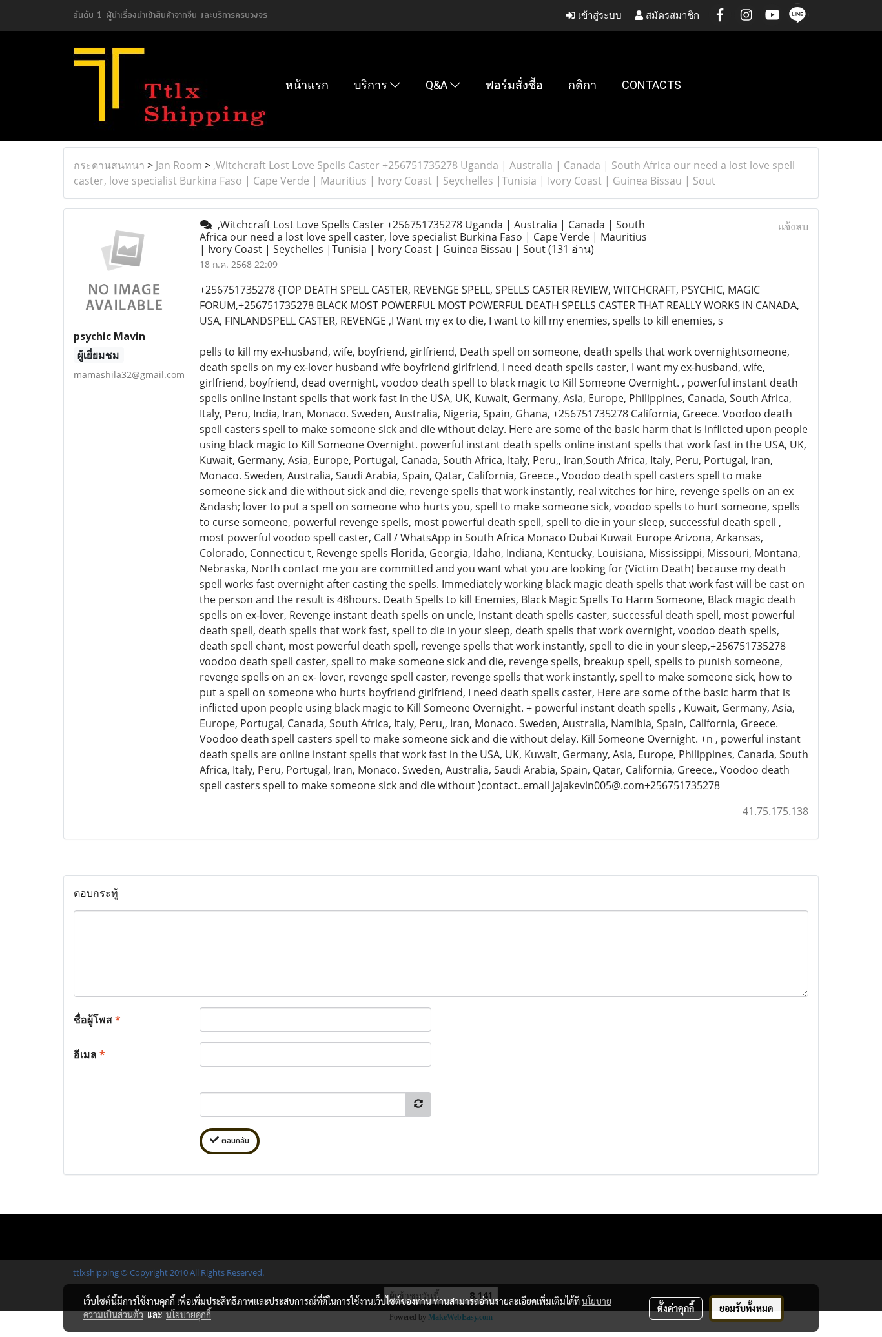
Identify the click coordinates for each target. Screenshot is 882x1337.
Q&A (438, 85)
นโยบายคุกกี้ (188, 1314)
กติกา (582, 85)
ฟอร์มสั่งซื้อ (514, 85)
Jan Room (179, 165)
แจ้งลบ (793, 226)
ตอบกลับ (234, 1141)
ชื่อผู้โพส (97, 1019)
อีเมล (89, 1054)
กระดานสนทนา (109, 165)
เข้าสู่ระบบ (598, 15)
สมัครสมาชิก (671, 15)
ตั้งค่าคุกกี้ (675, 1308)
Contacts (651, 85)
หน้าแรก (307, 85)
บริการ (372, 85)
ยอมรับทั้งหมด (746, 1308)
